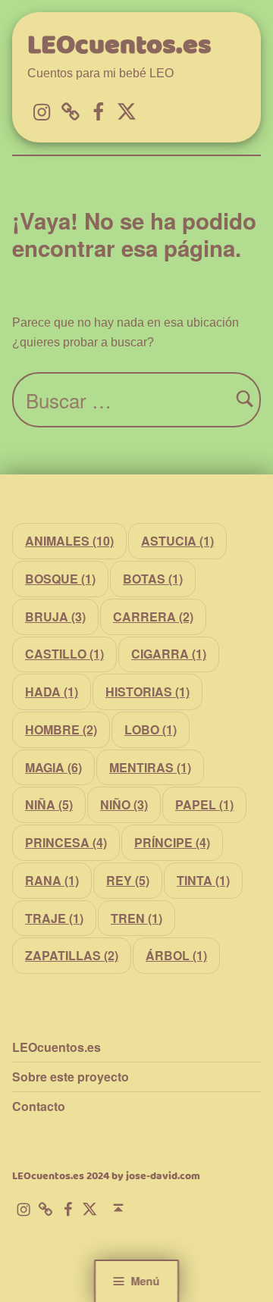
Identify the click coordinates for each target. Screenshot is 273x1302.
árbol (176, 955)
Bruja (55, 616)
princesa (66, 842)
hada (51, 691)
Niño (124, 804)
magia (53, 767)
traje (54, 918)
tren (136, 918)
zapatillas (71, 955)
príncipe (172, 842)
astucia (177, 540)
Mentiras (150, 767)
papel (204, 804)
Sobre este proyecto (70, 1076)
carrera (153, 616)
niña (49, 804)
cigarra (168, 653)
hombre (61, 729)
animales (69, 540)
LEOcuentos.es (119, 46)
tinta (203, 880)
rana (52, 880)
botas (153, 578)
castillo (64, 653)
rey (127, 880)
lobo (150, 729)
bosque (60, 578)
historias (147, 691)
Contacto (38, 1106)
